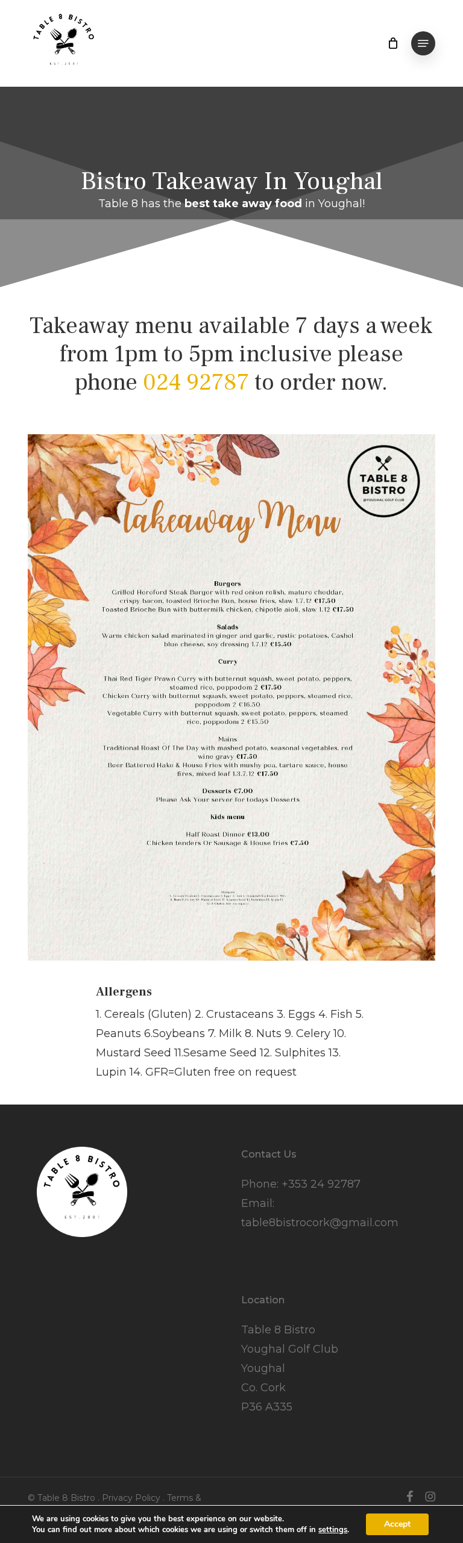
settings (332, 1529)
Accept (397, 1524)
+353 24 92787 (321, 1184)
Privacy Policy (131, 1497)
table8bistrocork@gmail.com (319, 1222)
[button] (423, 43)
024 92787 (196, 382)
